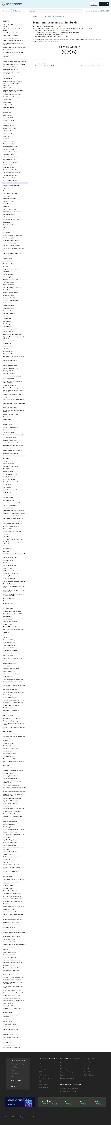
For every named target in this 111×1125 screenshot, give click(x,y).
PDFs (40, 1081)
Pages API (87, 1072)
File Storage (64, 1069)
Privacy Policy (37, 1117)
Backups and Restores (67, 1078)
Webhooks (42, 1075)
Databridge (42, 1069)
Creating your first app (17, 1064)
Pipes (40, 1063)
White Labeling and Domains (69, 1088)
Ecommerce (43, 1084)
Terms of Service (50, 1117)
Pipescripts (87, 1066)
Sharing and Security (66, 1072)
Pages (12, 1070)
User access (14, 1073)
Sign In (94, 4)
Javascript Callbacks (90, 1063)
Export (62, 1066)
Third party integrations (46, 1078)
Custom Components (90, 1075)
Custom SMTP (43, 1087)
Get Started (104, 4)
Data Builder (14, 1067)
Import (62, 1063)
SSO (40, 1072)
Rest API (86, 1069)
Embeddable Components (68, 1091)
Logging (62, 1075)
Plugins (41, 1066)
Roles (12, 1076)
